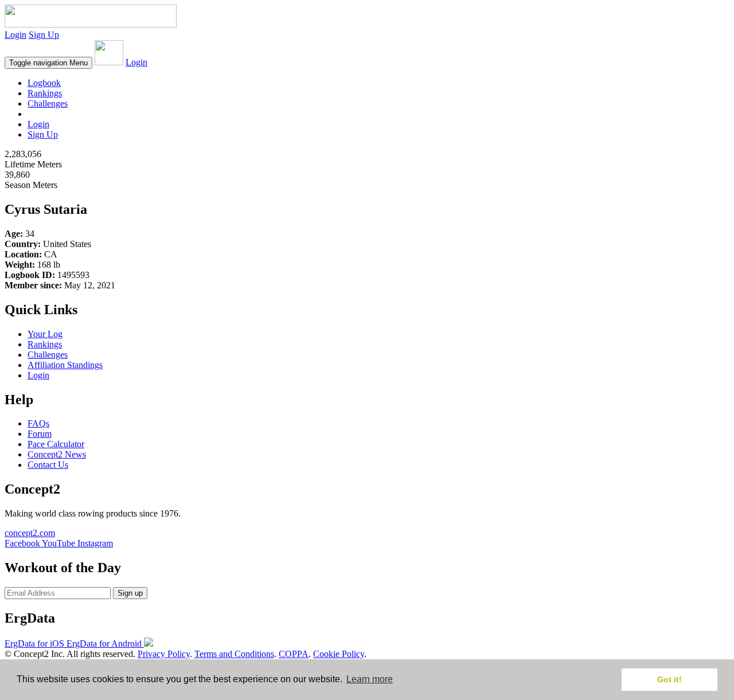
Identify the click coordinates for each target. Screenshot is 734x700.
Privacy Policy (164, 654)
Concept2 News (57, 454)
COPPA (294, 654)
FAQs (38, 423)
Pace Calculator (56, 444)
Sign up (130, 593)
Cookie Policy (338, 654)
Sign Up (44, 35)
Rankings (45, 93)
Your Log (45, 334)
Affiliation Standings (65, 365)
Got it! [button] (669, 679)
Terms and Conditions (234, 654)
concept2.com (30, 533)
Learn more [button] (369, 679)
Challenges (48, 103)
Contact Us (48, 465)
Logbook (44, 83)
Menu (48, 62)
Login (15, 35)
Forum (40, 434)
